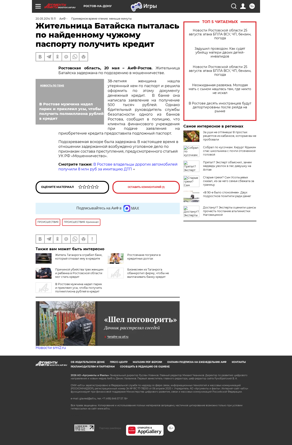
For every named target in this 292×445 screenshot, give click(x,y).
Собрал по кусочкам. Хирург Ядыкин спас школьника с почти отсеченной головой (229, 151)
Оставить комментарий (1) (146, 187)
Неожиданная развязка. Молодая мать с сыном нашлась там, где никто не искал (220, 89)
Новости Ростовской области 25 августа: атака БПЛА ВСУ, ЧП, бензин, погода (220, 34)
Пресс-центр (119, 362)
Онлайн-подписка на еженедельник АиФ (197, 362)
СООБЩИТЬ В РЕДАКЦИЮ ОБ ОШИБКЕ (145, 366)
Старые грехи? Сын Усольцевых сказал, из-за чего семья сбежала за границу (228, 181)
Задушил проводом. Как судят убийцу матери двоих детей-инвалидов (220, 52)
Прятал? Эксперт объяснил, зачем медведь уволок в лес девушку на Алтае (227, 166)
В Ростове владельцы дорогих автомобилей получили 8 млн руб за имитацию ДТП (117, 166)
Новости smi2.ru (51, 348)
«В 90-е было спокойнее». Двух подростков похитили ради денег (227, 194)
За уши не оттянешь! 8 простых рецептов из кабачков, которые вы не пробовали (229, 135)
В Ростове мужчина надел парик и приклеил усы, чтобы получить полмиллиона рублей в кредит (78, 287)
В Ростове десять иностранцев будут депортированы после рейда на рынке (220, 107)
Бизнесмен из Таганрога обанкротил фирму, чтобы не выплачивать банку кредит (148, 273)
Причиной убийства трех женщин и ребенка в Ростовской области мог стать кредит (79, 273)
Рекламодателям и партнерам (93, 366)
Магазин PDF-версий (147, 362)
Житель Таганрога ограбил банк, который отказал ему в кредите (78, 256)
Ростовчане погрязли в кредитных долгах (144, 256)
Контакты (239, 362)
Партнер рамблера (110, 428)
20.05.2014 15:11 (46, 18)
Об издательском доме (88, 362)
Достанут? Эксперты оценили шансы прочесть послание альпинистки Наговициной (229, 211)
